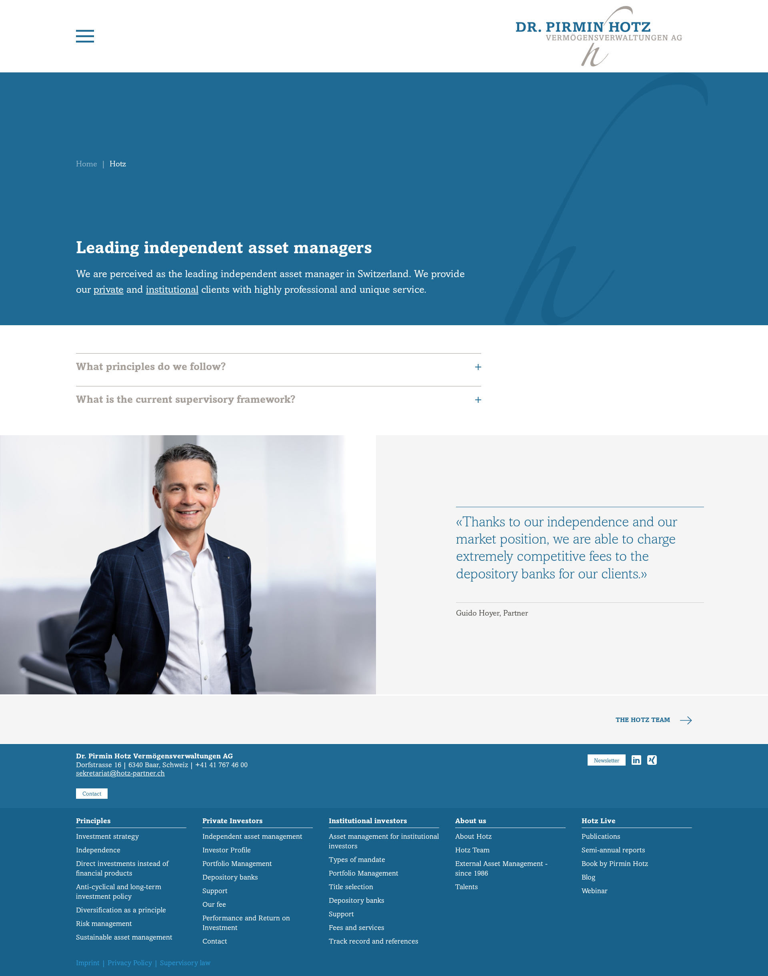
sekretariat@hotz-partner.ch (120, 773)
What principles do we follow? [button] (151, 366)
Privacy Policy (130, 963)
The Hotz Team (644, 720)
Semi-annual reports (613, 850)
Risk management (104, 924)
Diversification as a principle (121, 910)
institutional (172, 289)
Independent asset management (252, 836)
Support (215, 891)
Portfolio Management (237, 864)
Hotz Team (472, 850)
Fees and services (356, 928)
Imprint (88, 963)
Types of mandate (357, 860)
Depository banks (230, 877)
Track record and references (373, 941)
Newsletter (606, 760)
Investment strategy (107, 836)
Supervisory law (185, 963)
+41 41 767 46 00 (221, 765)
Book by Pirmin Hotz (615, 864)
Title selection (351, 887)
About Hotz (473, 836)
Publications (601, 836)
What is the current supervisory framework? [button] (185, 399)
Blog (588, 877)
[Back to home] (599, 36)
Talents (466, 887)
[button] (85, 36)
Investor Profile (226, 850)
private (109, 289)
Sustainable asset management (124, 937)
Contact (91, 794)
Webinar (595, 891)
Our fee (214, 904)
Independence (98, 850)
